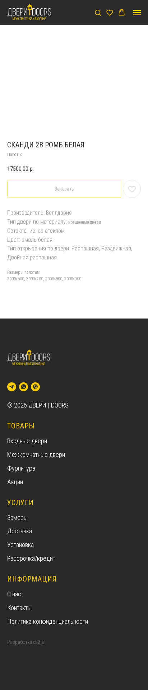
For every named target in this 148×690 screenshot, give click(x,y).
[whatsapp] (23, 386)
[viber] (35, 386)
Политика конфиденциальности (47, 621)
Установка (20, 544)
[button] (97, 12)
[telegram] (11, 386)
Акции (15, 482)
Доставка (19, 531)
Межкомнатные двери (36, 454)
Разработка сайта (26, 642)
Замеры (17, 517)
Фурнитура (21, 468)
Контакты (19, 607)
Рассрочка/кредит (31, 558)
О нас (14, 594)
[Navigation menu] (137, 12)
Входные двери (27, 441)
